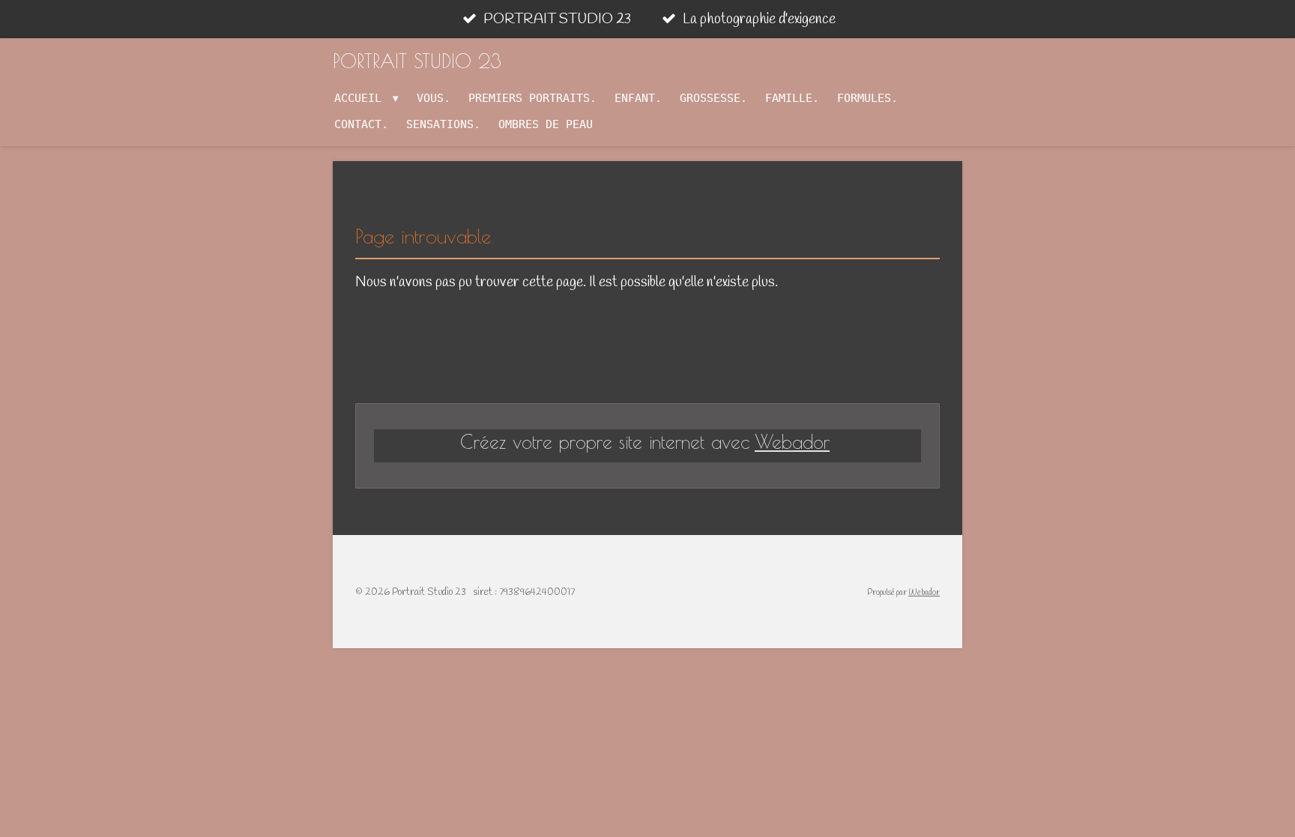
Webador (792, 442)
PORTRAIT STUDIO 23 (417, 61)
